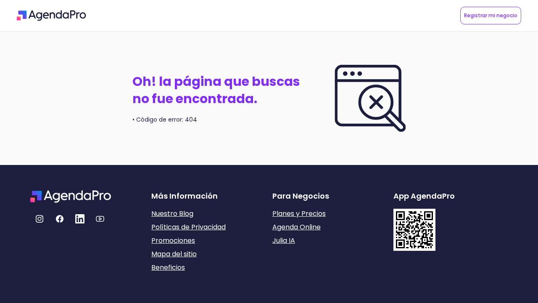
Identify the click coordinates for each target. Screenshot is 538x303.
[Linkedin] (80, 219)
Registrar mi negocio (490, 15)
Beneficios (168, 267)
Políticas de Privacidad (188, 227)
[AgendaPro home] (51, 15)
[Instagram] (39, 219)
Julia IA (283, 240)
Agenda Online (296, 227)
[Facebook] (59, 219)
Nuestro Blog (172, 213)
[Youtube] (100, 219)
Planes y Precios (299, 213)
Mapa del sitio (174, 254)
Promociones (173, 240)
